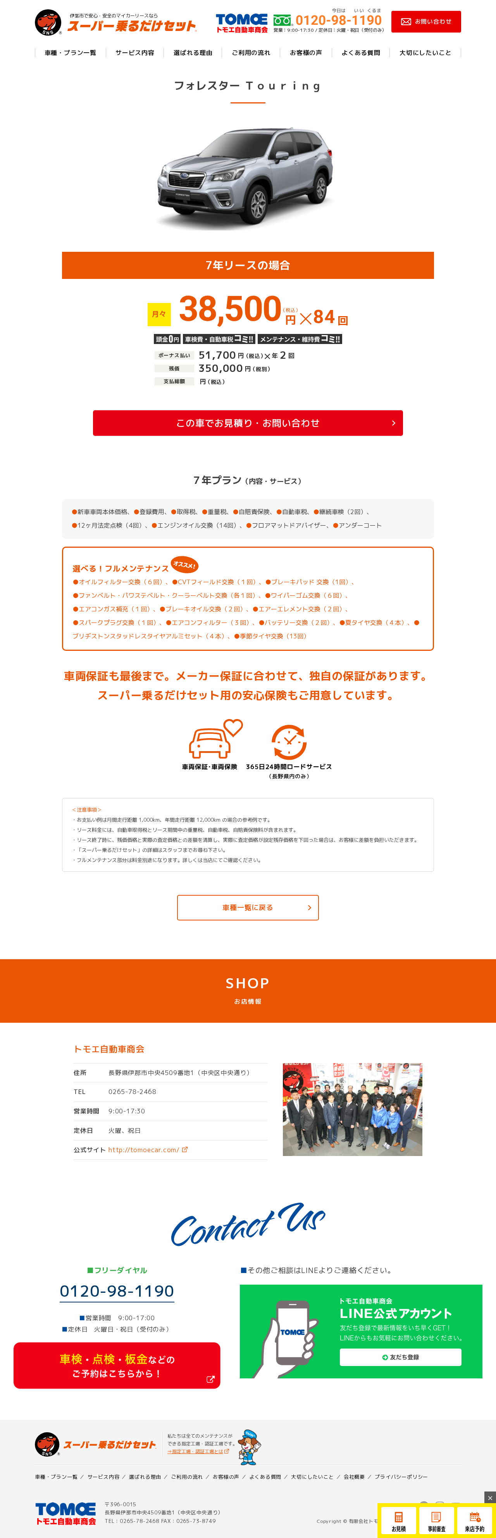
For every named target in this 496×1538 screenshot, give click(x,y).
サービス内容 (135, 52)
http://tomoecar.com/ (144, 1150)
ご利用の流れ (251, 52)
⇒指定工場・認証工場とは (195, 1451)
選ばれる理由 (193, 52)
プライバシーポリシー (401, 1476)
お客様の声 (306, 52)
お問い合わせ (433, 21)
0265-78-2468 (132, 1091)
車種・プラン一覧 (70, 52)
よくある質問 (361, 52)
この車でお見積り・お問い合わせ (248, 423)
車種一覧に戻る (248, 907)
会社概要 (354, 1476)
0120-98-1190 (117, 1291)
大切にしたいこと (425, 52)
